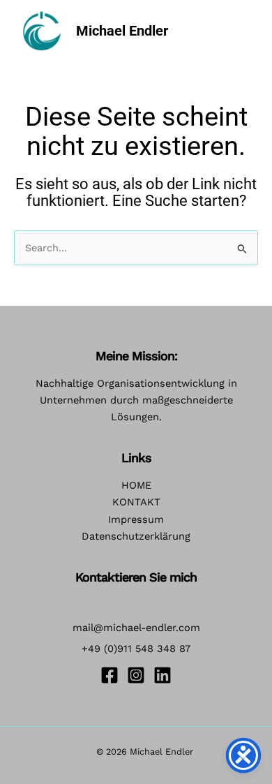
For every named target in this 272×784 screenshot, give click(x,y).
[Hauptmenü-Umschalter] (240, 30)
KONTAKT (136, 502)
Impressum (136, 519)
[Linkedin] (162, 675)
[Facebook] (109, 675)
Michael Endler (122, 30)
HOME (136, 485)
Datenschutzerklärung (136, 536)
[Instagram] (136, 675)
